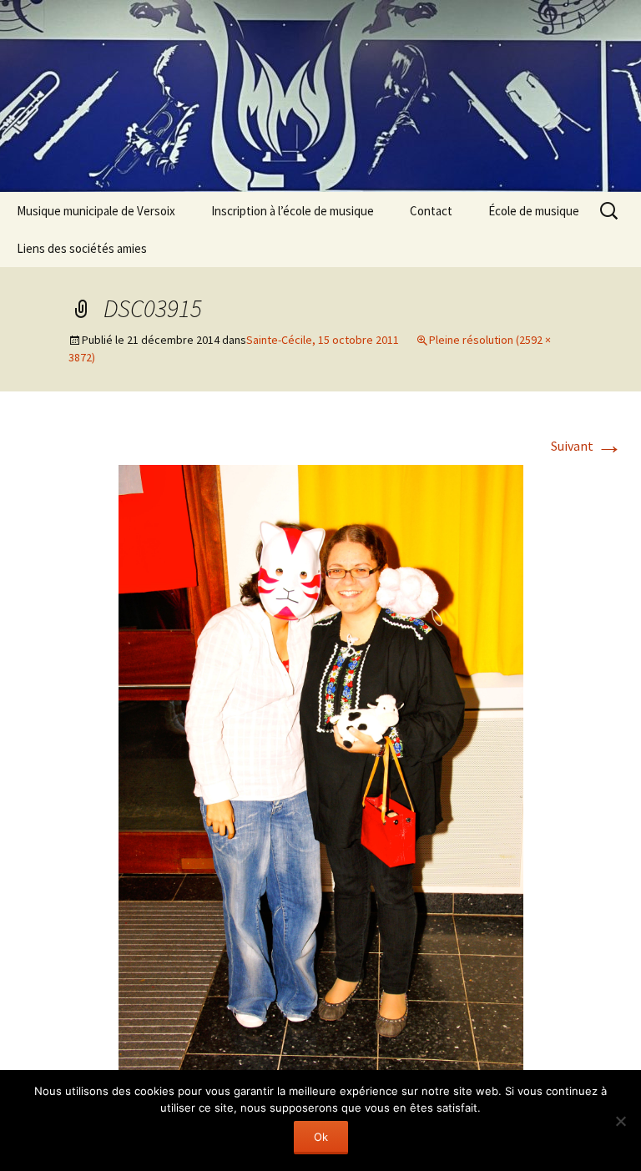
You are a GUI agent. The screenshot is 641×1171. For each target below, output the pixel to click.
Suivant (587, 445)
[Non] (620, 1121)
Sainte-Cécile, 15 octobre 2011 (322, 339)
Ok (321, 1136)
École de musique (533, 211)
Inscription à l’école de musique (292, 211)
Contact (431, 211)
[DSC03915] (321, 765)
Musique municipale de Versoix (96, 211)
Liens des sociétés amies (82, 248)
